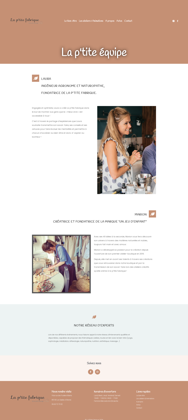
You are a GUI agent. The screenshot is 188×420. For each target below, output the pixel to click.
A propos (109, 21)
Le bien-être (70, 21)
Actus (119, 21)
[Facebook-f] (178, 21)
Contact (128, 21)
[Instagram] (97, 371)
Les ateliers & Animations (91, 21)
